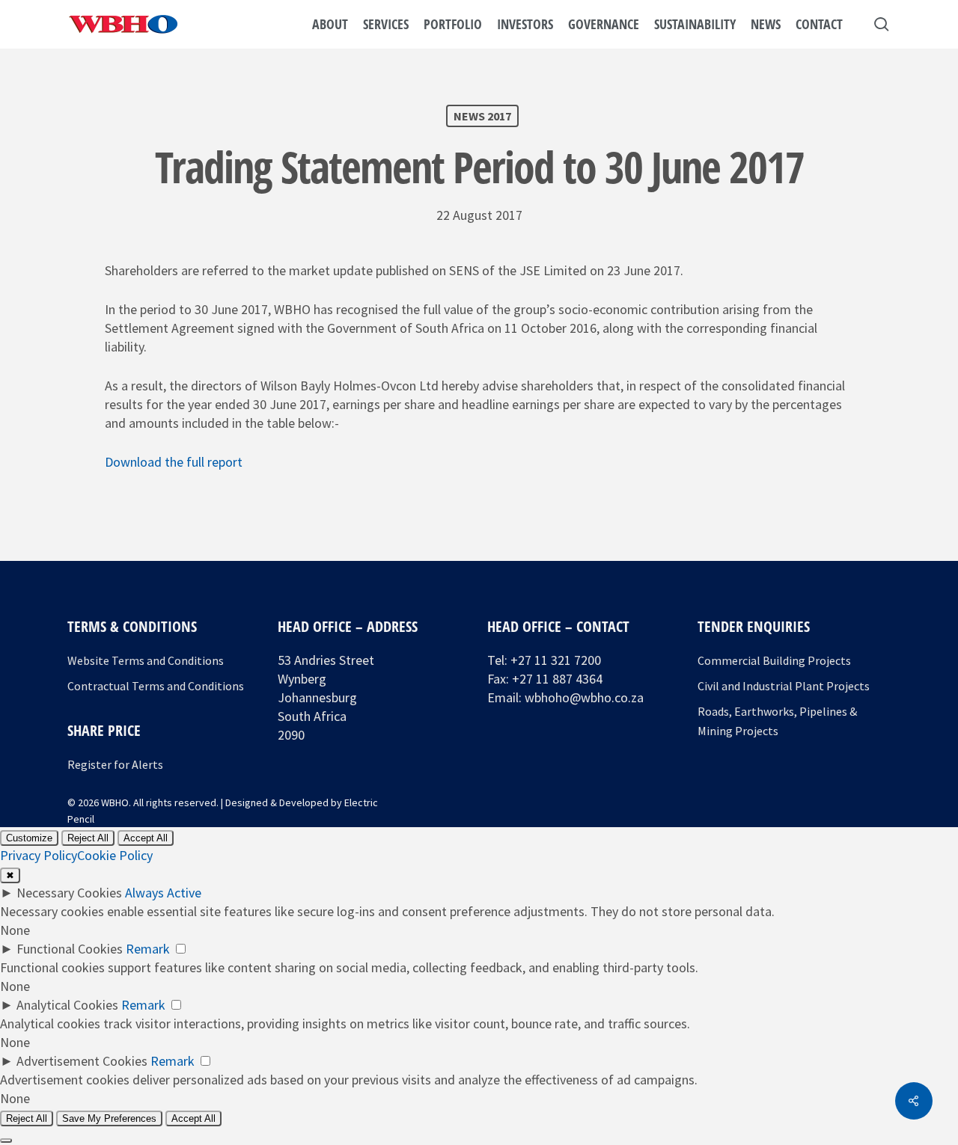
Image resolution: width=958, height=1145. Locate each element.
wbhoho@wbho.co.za (584, 697)
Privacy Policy (38, 855)
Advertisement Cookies (81, 1060)
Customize (29, 838)
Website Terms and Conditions (145, 660)
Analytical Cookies (67, 1004)
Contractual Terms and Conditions (155, 685)
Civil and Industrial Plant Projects (784, 685)
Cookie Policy (115, 855)
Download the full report (173, 461)
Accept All (145, 838)
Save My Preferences (109, 1118)
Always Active (163, 892)
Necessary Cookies (69, 892)
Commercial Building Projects (774, 660)
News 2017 (482, 115)
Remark (148, 948)
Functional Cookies (69, 948)
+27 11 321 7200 (555, 660)
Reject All (88, 838)
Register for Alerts (115, 764)
